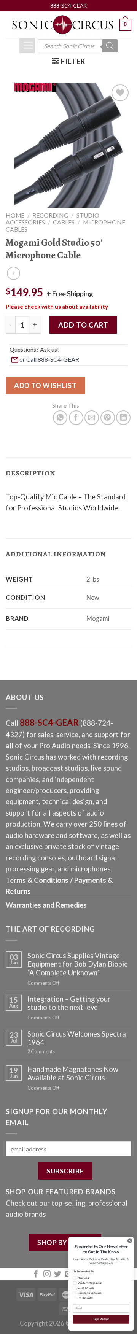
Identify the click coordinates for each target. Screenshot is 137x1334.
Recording (50, 215)
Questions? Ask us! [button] (34, 349)
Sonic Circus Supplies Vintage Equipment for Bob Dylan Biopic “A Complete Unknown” (77, 963)
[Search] (110, 45)
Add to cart (83, 325)
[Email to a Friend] (91, 417)
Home (15, 215)
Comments (41, 1051)
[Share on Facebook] (76, 417)
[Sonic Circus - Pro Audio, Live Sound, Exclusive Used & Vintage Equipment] (62, 25)
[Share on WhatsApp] (60, 417)
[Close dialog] (129, 1240)
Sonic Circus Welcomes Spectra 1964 (76, 1038)
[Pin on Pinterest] (107, 417)
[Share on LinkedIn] (123, 417)
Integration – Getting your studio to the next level (68, 1003)
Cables (64, 222)
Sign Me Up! (101, 1319)
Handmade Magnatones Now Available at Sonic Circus (72, 1073)
